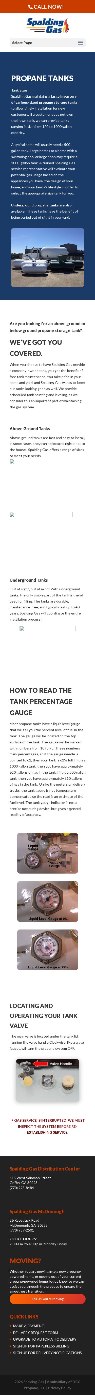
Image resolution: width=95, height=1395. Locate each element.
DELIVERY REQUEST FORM (35, 1332)
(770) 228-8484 (22, 1188)
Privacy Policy (59, 1388)
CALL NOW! (49, 7)
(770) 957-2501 (22, 1230)
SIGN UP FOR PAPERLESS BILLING (41, 1346)
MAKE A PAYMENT (28, 1326)
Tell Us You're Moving (48, 1299)
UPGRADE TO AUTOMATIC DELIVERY (45, 1339)
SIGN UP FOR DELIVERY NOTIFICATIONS (47, 1353)
